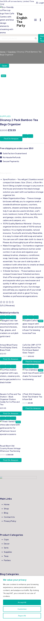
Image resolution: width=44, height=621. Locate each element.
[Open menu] (40, 19)
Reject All (22, 616)
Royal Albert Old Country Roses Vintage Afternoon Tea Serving (10, 448)
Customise (22, 609)
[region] (22, 598)
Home (6, 504)
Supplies (5, 116)
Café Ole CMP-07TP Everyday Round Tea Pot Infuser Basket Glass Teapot (31, 349)
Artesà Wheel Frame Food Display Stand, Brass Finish (9, 347)
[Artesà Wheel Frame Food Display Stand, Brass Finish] (11, 330)
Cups (6, 539)
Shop (6, 508)
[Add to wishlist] (25, 136)
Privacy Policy (10, 521)
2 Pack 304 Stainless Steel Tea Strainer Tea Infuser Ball (32, 397)
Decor (7, 543)
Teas (6, 556)
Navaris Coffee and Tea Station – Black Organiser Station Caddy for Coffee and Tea (10, 399)
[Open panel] (35, 20)
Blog (6, 513)
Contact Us (9, 517)
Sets (6, 547)
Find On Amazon (11, 138)
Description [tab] (5, 173)
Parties (7, 560)
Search (35, 38)
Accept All (22, 602)
